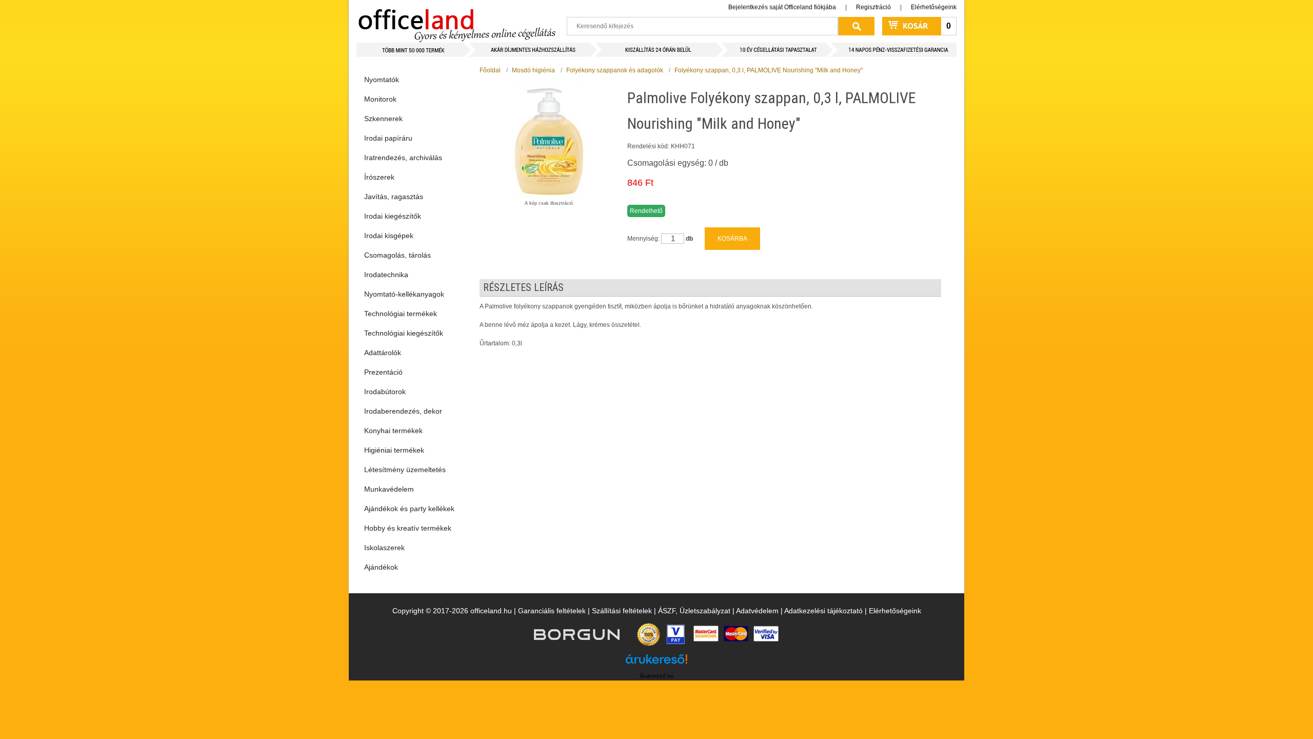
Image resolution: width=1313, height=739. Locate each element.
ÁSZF (666, 611)
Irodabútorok (385, 391)
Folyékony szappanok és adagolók (614, 70)
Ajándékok (381, 567)
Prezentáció (383, 372)
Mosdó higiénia (533, 70)
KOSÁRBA (732, 238)
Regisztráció (873, 7)
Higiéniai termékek (394, 450)
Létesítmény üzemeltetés (405, 469)
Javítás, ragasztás (393, 196)
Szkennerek (383, 118)
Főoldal (490, 70)
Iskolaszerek (384, 547)
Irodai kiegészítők (392, 216)
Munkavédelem (389, 489)
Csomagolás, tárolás (397, 255)
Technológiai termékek (400, 313)
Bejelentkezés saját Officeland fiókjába (782, 7)
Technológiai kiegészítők (403, 333)
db (689, 238)
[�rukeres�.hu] (656, 662)
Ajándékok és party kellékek (409, 508)
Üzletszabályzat (705, 611)
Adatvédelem (757, 611)
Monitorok (380, 99)
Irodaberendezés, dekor (403, 411)
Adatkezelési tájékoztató (823, 611)
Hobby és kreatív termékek (407, 528)
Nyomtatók (381, 79)
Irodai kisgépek (388, 235)
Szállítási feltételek (622, 611)
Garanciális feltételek (552, 611)
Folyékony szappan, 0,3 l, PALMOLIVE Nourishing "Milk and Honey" (768, 70)
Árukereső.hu (656, 676)
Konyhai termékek (393, 430)
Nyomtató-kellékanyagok (404, 294)
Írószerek (379, 177)
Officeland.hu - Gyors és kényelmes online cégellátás (456, 21)
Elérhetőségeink (934, 7)
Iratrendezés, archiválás (403, 157)
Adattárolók (382, 352)
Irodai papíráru (388, 138)
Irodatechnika (386, 274)
